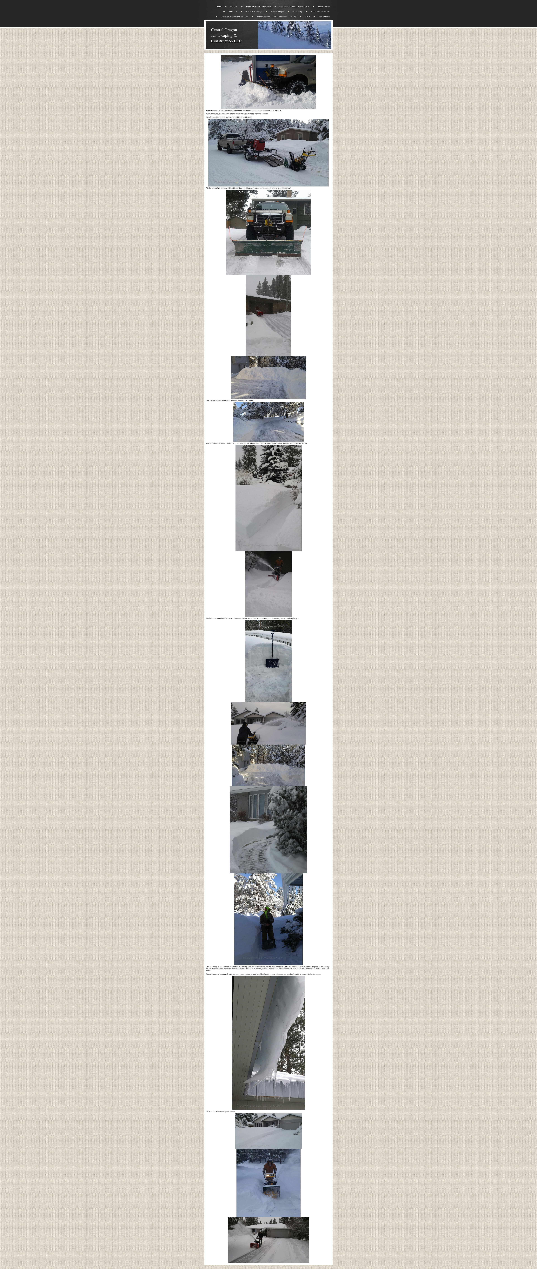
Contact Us (232, 11)
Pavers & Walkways (254, 11)
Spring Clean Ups (263, 16)
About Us (233, 7)
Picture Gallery (324, 7)
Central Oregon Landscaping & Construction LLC (226, 35)
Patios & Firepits (277, 11)
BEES (307, 16)
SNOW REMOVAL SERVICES (258, 7)
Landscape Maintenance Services (234, 16)
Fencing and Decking (287, 16)
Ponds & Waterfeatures (320, 11)
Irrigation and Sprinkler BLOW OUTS (294, 7)
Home (218, 7)
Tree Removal (324, 16)
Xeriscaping (297, 11)
